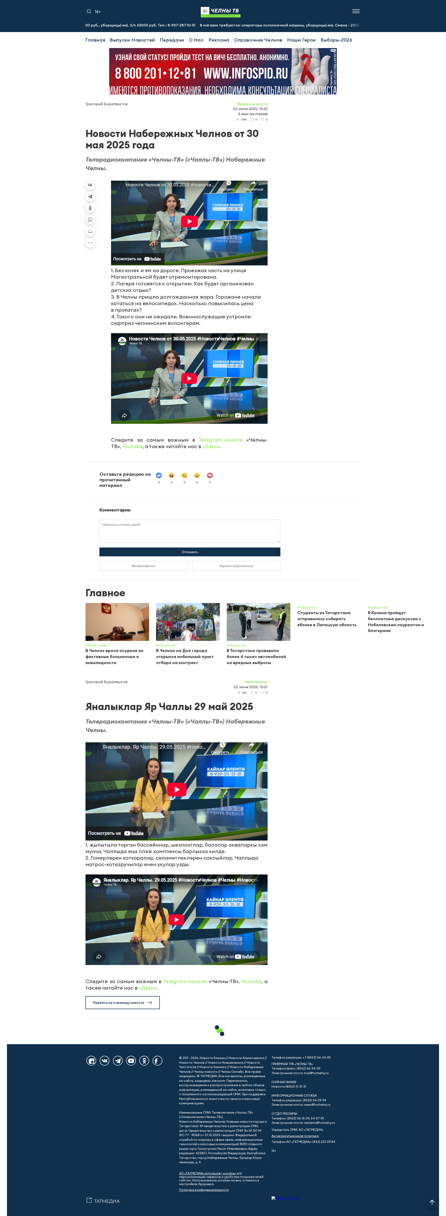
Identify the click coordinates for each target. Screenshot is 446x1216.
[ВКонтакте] (90, 184)
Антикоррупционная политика (295, 1136)
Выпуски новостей (132, 40)
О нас (196, 40)
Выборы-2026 (336, 40)
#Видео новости (252, 103)
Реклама (219, 40)
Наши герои (301, 40)
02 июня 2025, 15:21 (251, 687)
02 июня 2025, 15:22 (250, 108)
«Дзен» (211, 446)
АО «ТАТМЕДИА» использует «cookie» (207, 1173)
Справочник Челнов (258, 40)
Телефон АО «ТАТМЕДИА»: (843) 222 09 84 (303, 1142)
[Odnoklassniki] (144, 1061)
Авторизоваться (143, 566)
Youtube (132, 446)
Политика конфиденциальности (204, 1190)
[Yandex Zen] (91, 1061)
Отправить (190, 552)
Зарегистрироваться (236, 566)
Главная (95, 40)
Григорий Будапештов (106, 103)
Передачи (172, 40)
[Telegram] (90, 196)
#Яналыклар (256, 681)
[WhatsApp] (90, 219)
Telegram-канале (221, 440)
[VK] (104, 1061)
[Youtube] (131, 1061)
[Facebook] (157, 1061)
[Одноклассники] (90, 208)
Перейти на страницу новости (118, 1003)
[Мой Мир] (90, 231)
